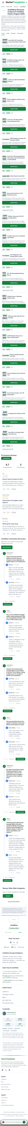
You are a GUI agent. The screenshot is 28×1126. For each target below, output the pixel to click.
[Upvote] (10, 579)
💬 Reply (14, 489)
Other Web (9, 6)
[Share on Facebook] (10, 942)
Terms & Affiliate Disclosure (7, 1105)
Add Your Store (4, 1086)
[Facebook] (2, 1070)
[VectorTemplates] (15, 2)
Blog (2, 1081)
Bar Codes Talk (6, 1000)
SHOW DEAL (14, 129)
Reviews (13, 33)
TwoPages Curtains (7, 994)
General (16, 6)
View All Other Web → (14, 901)
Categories (3, 1079)
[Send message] (24, 1122)
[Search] (26, 2)
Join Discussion (7, 604)
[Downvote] (14, 579)
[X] (6, 1070)
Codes (3, 33)
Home (3, 6)
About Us (3, 1102)
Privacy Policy (4, 1097)
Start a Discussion (7, 547)
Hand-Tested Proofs (6, 1084)
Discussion (20, 33)
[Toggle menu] (3, 2)
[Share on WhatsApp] (17, 942)
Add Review (6, 458)
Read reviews (8, 980)
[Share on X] (14, 942)
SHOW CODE (14, 50)
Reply (19, 579)
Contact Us (3, 1100)
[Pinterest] (9, 1070)
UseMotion (5, 991)
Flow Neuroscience (7, 1003)
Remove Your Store (5, 1089)
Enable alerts (7, 976)
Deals (7, 33)
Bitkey (4, 997)
